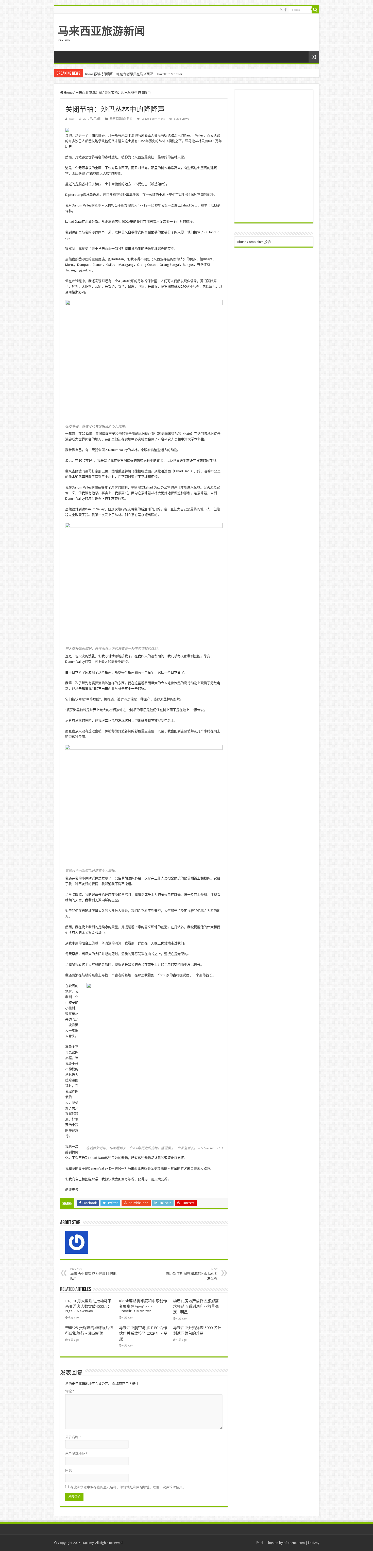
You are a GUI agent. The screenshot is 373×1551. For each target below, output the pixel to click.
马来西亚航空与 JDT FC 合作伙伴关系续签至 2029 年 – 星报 (143, 1333)
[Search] (315, 9)
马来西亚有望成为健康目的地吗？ (93, 1274)
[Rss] (281, 10)
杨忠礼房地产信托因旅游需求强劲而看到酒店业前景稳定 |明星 (196, 1306)
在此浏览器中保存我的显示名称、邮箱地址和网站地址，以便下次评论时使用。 (128, 1487)
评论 (69, 1391)
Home (68, 92)
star (71, 118)
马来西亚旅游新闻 (101, 31)
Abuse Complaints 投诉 (254, 242)
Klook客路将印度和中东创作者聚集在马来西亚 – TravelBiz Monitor (133, 74)
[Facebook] (285, 10)
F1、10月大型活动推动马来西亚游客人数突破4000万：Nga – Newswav (88, 1306)
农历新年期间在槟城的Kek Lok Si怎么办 (191, 1274)
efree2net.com (294, 1543)
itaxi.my (313, 1543)
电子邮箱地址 (76, 1454)
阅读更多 (71, 1190)
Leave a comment (153, 118)
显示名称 (73, 1437)
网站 (68, 1470)
